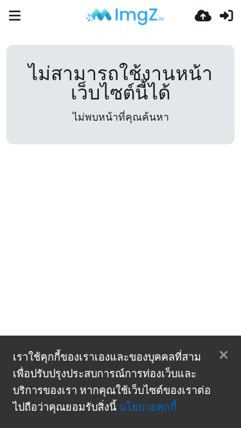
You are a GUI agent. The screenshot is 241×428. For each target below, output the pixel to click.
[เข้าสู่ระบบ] (226, 16)
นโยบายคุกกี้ (148, 407)
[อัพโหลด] (203, 16)
